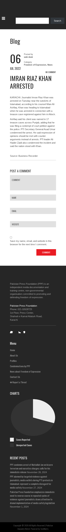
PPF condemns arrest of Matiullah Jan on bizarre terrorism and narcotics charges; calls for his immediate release (31, 468)
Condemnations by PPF (20, 366)
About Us (14, 355)
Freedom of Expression (35, 65)
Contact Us (15, 376)
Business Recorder (28, 156)
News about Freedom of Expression (25, 371)
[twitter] (18, 331)
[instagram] (25, 331)
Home (12, 350)
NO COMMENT (51, 72)
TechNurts (44, 528)
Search (57, 20)
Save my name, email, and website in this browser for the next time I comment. (31, 243)
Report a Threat (19, 382)
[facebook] (12, 331)
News (49, 65)
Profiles (13, 360)
